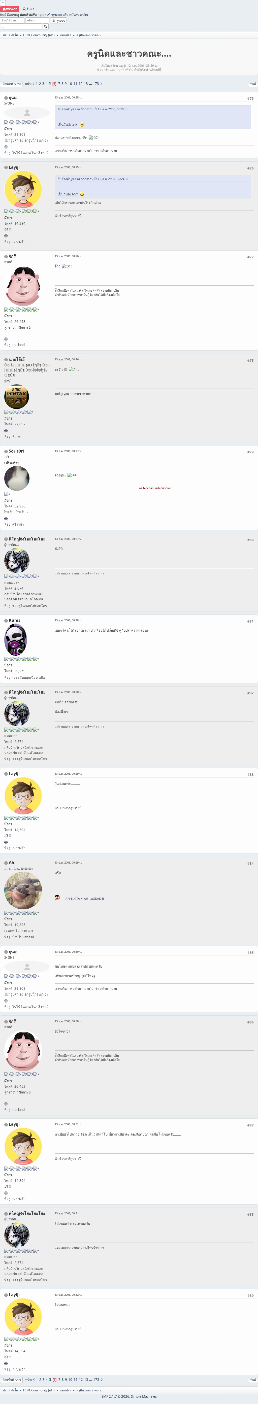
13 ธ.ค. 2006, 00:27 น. (68, 451)
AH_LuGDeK (74, 899)
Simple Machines (144, 1396)
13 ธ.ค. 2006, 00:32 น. (68, 1294)
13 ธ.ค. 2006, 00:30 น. (68, 951)
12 (81, 83)
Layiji (14, 167)
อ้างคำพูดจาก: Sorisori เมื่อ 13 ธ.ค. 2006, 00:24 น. (94, 109)
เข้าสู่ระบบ (54, 15)
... (91, 83)
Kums (14, 620)
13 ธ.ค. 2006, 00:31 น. (68, 1124)
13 (86, 83)
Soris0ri (16, 451)
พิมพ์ (253, 84)
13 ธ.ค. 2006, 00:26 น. (68, 256)
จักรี (12, 256)
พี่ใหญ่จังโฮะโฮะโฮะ (27, 539)
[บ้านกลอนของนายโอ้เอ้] (6, 430)
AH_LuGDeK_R (94, 899)
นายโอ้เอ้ (17, 359)
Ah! (12, 862)
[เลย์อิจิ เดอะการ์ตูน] (6, 235)
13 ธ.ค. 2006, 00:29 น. (68, 773)
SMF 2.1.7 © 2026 (115, 1396)
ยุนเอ (13, 97)
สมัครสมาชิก (78, 15)
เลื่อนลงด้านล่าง (11, 84)
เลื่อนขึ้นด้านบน (11, 1380)
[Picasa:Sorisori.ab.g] (6, 518)
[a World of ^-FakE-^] (6, 147)
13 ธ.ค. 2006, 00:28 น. (68, 620)
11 (75, 83)
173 (96, 83)
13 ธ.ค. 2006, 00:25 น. (68, 97)
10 (70, 83)
